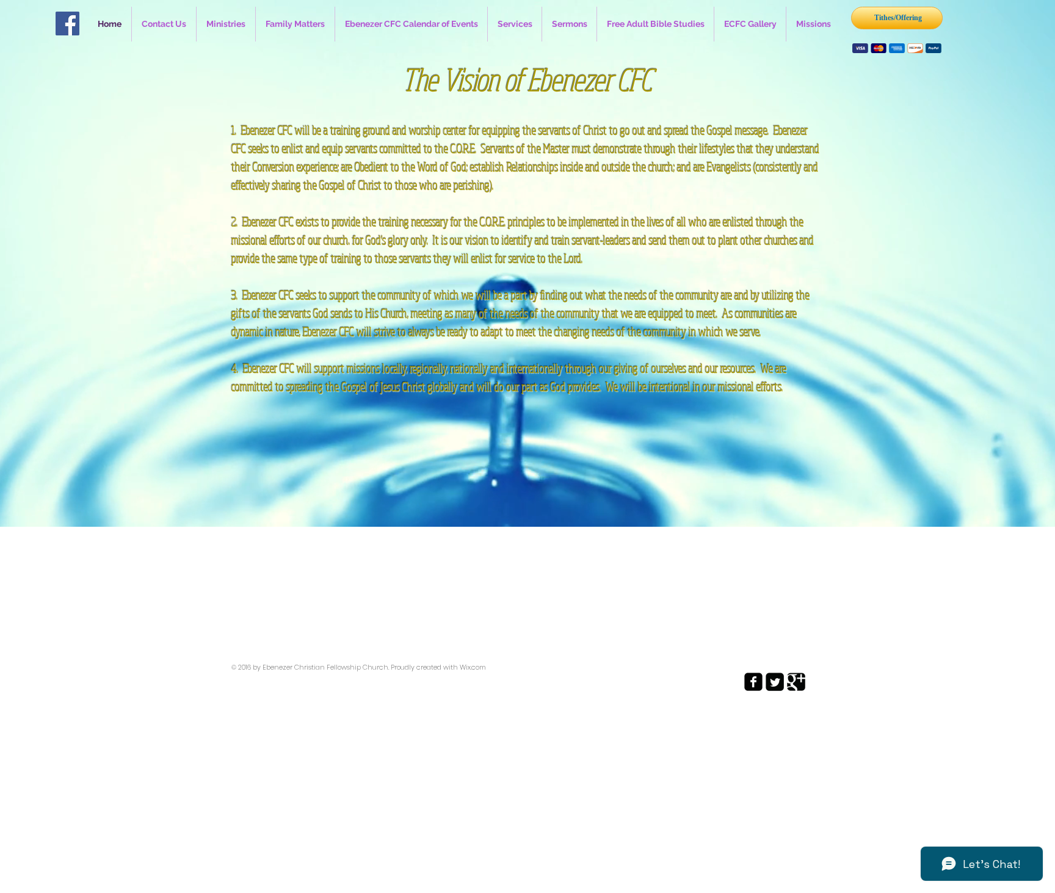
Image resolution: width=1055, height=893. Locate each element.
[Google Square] (796, 682)
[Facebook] (67, 23)
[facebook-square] (753, 682)
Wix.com (473, 667)
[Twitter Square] (775, 682)
